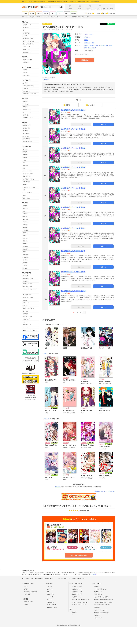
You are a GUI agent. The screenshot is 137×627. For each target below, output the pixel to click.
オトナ (66, 13)
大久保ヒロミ (26, 222)
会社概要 (97, 615)
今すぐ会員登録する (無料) (79, 555)
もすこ (88, 34)
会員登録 (25, 70)
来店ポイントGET (27, 59)
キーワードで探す (27, 112)
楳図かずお (25, 219)
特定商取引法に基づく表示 (101, 612)
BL (59, 13)
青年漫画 (25, 154)
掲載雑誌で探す (27, 109)
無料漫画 (73, 13)
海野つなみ (25, 216)
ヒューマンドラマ (27, 171)
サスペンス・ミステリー (29, 179)
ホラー (24, 190)
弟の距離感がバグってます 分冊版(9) (73, 272)
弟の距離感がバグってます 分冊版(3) (73, 148)
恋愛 (24, 168)
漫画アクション (27, 324)
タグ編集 (46, 79)
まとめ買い (91, 105)
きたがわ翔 (25, 230)
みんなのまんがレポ (28, 117)
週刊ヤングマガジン (28, 284)
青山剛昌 (25, 205)
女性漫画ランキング (77, 589)
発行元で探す (26, 115)
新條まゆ (25, 243)
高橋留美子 (25, 254)
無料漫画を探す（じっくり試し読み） (105, 491)
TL (52, 13)
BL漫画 (24, 162)
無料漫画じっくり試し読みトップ (45, 578)
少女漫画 (25, 152)
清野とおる (25, 246)
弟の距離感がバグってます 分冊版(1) (73, 110)
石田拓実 (25, 213)
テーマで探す (26, 104)
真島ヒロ (25, 265)
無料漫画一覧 (26, 128)
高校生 (96, 45)
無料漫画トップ (27, 25)
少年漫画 (25, 157)
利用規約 (97, 607)
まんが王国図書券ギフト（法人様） (104, 602)
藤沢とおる (25, 262)
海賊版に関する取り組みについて (30, 373)
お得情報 (26, 604)
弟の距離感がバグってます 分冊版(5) (73, 188)
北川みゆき (25, 233)
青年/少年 (46, 13)
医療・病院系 (26, 198)
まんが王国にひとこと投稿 (29, 94)
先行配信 (32, 13)
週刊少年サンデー (27, 316)
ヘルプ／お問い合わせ (28, 85)
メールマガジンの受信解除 (30, 591)
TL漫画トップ (26, 46)
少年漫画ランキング (77, 597)
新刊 (104, 13)
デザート (25, 322)
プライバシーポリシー (100, 610)
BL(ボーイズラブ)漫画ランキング (80, 602)
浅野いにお (25, 208)
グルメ (24, 195)
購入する (103, 124)
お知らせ (25, 83)
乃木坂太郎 (25, 257)
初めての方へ (26, 91)
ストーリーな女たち (28, 278)
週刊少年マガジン (27, 294)
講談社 (86, 40)
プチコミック (26, 281)
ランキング (97, 13)
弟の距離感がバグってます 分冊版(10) (73, 291)
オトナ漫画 (25, 165)
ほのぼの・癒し (103, 45)
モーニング (25, 311)
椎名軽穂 (25, 241)
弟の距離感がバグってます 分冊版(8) (73, 251)
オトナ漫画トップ (27, 52)
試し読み (81, 124)
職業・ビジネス (27, 176)
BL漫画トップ (26, 49)
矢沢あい (25, 268)
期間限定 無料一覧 (27, 141)
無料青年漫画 (26, 136)
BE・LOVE (25, 275)
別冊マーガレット (27, 303)
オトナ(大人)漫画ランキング (79, 604)
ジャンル (89, 13)
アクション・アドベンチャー (30, 187)
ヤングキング (26, 319)
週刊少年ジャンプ (27, 286)
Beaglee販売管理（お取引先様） (103, 604)
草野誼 (24, 235)
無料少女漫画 (26, 133)
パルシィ (46, 419)
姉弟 (110, 45)
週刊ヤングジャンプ (28, 297)
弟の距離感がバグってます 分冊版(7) (73, 228)
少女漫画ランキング (77, 591)
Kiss (24, 292)
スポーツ (25, 184)
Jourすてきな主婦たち (28, 308)
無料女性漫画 (26, 130)
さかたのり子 (26, 238)
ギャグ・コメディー (28, 173)
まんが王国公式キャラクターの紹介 (104, 599)
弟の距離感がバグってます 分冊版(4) (73, 167)
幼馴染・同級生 (89, 45)
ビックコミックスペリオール (30, 330)
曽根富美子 (25, 249)
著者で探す (25, 107)
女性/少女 (39, 13)
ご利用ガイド (26, 88)
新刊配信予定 (26, 33)
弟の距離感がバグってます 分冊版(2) (73, 129)
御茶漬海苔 (25, 224)
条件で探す (25, 101)
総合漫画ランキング (77, 586)
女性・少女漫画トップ (28, 41)
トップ (25, 13)
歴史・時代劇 (26, 181)
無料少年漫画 (26, 139)
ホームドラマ (92, 47)
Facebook (74, 612)
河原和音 (25, 227)
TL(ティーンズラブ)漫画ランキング (80, 599)
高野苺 (24, 252)
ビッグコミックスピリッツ (29, 289)
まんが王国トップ (28, 578)
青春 (85, 47)
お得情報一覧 (26, 62)
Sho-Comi (25, 313)
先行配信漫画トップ (28, 38)
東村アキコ (25, 260)
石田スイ (25, 211)
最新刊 (68, 105)
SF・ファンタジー (27, 192)
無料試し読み (85, 60)
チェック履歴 (26, 75)
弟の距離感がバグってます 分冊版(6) (73, 207)
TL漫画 (24, 160)
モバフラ (25, 327)
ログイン (25, 72)
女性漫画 (25, 149)
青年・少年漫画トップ (28, 44)
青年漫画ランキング (77, 594)
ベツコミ (25, 305)
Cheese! (25, 300)
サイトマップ (98, 618)
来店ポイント (111, 13)
